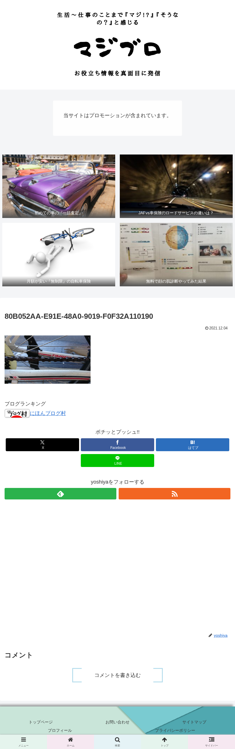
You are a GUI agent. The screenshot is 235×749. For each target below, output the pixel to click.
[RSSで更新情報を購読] (174, 493)
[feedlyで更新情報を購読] (60, 493)
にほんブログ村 (48, 413)
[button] (217, 733)
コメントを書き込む (117, 675)
